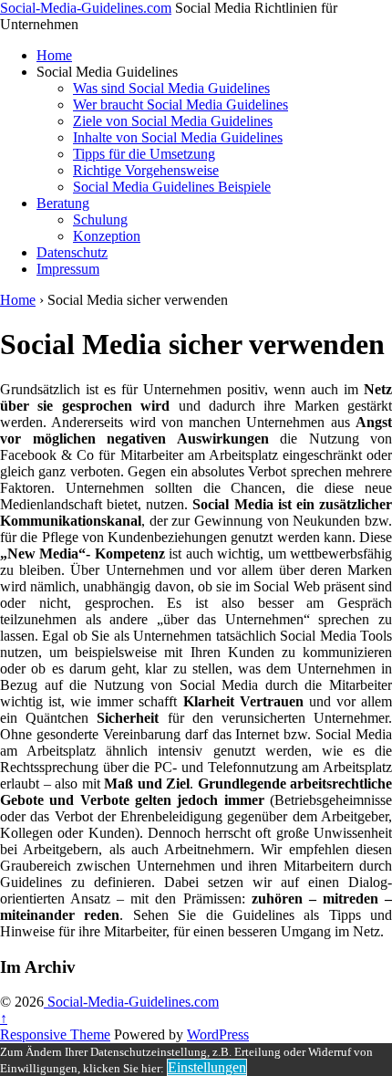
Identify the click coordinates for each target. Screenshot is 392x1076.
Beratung (62, 203)
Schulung (100, 219)
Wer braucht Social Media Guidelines (180, 104)
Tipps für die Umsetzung (144, 154)
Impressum (67, 269)
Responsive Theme (55, 1034)
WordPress (218, 1034)
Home (54, 55)
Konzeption (106, 236)
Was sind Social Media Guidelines (171, 88)
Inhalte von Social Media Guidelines (178, 137)
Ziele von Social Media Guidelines (173, 121)
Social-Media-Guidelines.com (85, 8)
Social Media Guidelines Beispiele (172, 186)
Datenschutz (72, 252)
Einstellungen (207, 1067)
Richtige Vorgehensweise (146, 170)
